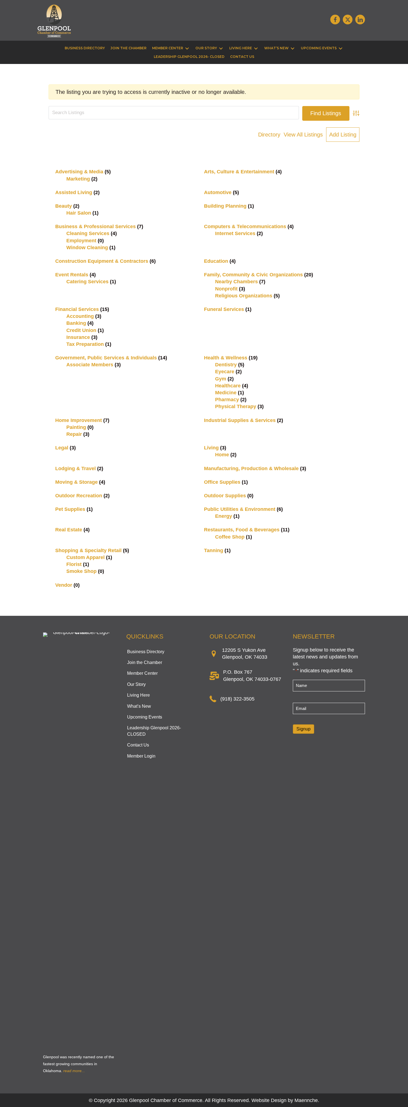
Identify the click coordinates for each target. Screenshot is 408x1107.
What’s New (139, 706)
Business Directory (145, 651)
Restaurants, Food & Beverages (241, 529)
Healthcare (228, 385)
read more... (74, 1071)
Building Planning (225, 206)
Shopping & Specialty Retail (88, 550)
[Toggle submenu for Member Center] (187, 48)
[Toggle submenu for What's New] (292, 48)
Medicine (225, 392)
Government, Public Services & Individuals (106, 358)
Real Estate (68, 529)
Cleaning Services (87, 233)
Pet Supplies (70, 509)
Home (222, 454)
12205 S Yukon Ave (244, 650)
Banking (76, 323)
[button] (335, 19)
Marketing (78, 179)
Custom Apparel (85, 557)
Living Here (138, 695)
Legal (61, 447)
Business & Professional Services (95, 226)
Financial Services (77, 309)
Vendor (63, 585)
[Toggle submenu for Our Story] (221, 48)
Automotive (217, 192)
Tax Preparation (85, 344)
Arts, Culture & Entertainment (239, 171)
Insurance (78, 337)
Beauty (63, 206)
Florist (74, 564)
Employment (81, 240)
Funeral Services (224, 309)
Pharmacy (227, 399)
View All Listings (303, 135)
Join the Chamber (144, 662)
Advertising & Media (79, 171)
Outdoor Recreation (78, 495)
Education (216, 261)
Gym (220, 379)
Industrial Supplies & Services (240, 420)
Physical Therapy (235, 406)
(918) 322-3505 (237, 699)
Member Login (141, 756)
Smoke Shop (81, 571)
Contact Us (138, 745)
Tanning (213, 550)
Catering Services (87, 281)
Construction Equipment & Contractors (101, 261)
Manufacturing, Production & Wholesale (251, 468)
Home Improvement (78, 420)
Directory (269, 135)
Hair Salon (78, 213)
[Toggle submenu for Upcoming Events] (340, 48)
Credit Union (81, 330)
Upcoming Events (144, 717)
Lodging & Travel (75, 468)
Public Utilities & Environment (239, 509)
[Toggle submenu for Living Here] (256, 48)
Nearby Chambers (236, 281)
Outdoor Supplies (225, 495)
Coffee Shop (230, 537)
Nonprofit (226, 289)
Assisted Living (73, 192)
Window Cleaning (87, 247)
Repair (74, 434)
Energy (223, 516)
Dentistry (226, 364)
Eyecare (224, 371)
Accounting (80, 316)
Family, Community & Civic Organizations (253, 274)
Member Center (142, 673)
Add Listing (342, 135)
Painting (76, 427)
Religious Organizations (243, 295)
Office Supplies (222, 482)
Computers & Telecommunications (245, 226)
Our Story (136, 684)
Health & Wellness (225, 358)
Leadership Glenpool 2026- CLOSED (154, 730)
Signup (303, 729)
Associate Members (89, 364)
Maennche (306, 1100)
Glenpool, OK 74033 (244, 657)
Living (211, 447)
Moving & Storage (76, 482)
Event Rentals (71, 274)
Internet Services (235, 233)
